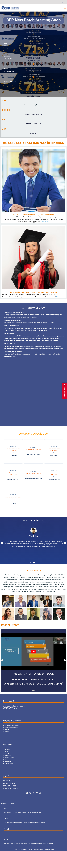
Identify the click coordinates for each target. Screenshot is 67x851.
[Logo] (10, 8)
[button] (2, 543)
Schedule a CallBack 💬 (64, 391)
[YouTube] (37, 793)
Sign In (63, 2)
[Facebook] (30, 793)
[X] (33, 793)
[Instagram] (40, 793)
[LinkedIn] (27, 793)
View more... (45, 222)
